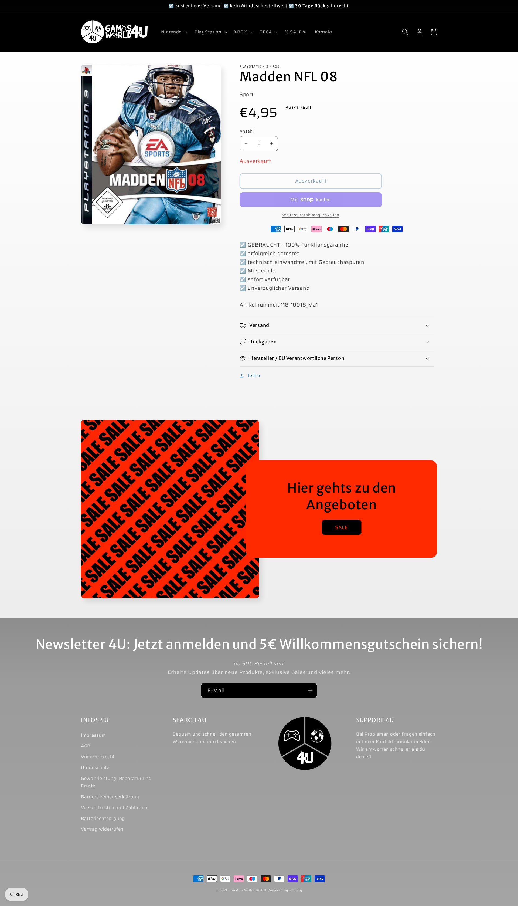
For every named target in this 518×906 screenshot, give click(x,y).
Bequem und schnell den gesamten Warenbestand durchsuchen (212, 737)
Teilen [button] (253, 375)
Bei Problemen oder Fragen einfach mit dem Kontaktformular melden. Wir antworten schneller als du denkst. (395, 745)
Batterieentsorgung (103, 818)
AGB (85, 745)
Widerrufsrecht (98, 756)
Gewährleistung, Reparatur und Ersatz (116, 782)
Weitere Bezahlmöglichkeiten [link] (310, 215)
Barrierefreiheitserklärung (110, 796)
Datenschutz (95, 767)
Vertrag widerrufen (102, 829)
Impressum (93, 735)
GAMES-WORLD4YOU (249, 889)
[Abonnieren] (310, 690)
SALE (341, 527)
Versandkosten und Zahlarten (114, 807)
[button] (174, 32)
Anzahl (247, 131)
